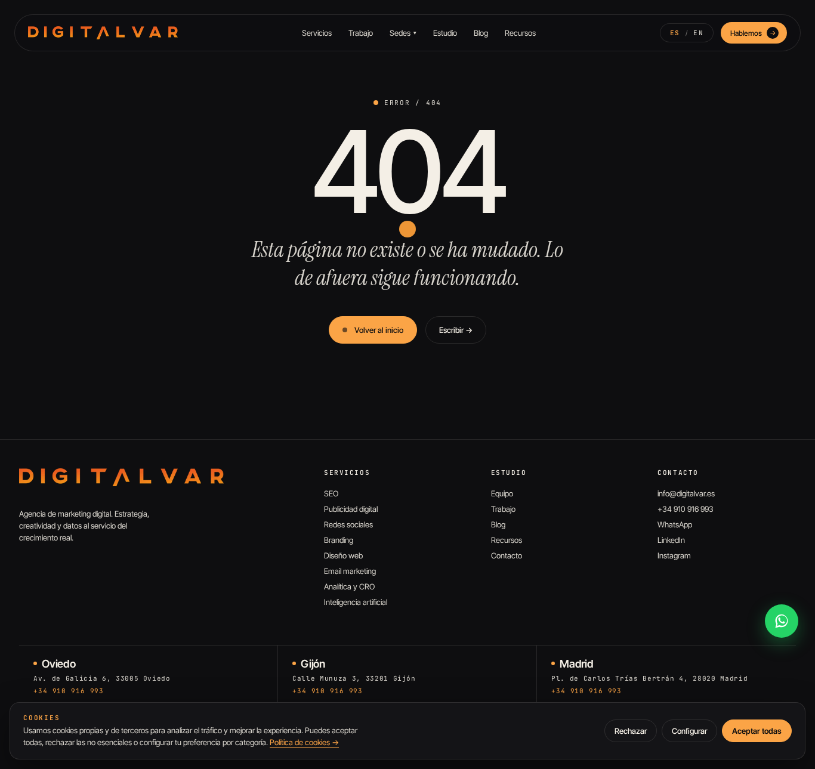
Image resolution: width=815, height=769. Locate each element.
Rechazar (631, 731)
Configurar (689, 731)
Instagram (674, 555)
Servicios (317, 33)
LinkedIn (671, 540)
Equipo (502, 493)
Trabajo (360, 33)
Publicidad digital (351, 509)
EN (698, 33)
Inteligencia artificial (355, 602)
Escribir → (456, 330)
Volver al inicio (378, 330)
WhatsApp (674, 524)
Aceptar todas (757, 731)
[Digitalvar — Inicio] (103, 32)
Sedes (403, 33)
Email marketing (350, 571)
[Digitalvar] (121, 477)
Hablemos (753, 33)
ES (675, 33)
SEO (331, 493)
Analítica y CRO (349, 586)
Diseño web (343, 555)
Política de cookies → (304, 742)
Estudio (445, 33)
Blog (481, 33)
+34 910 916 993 (685, 509)
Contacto (506, 555)
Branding (338, 540)
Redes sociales (348, 524)
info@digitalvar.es (686, 493)
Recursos (520, 33)
